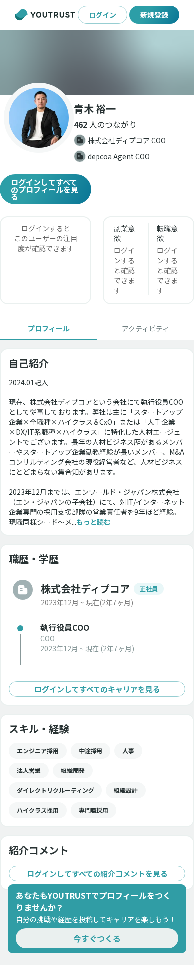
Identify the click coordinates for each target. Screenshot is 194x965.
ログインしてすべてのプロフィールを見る (44, 189)
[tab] (48, 328)
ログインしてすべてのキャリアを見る (97, 689)
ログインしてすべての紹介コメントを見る (97, 873)
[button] (97, 62)
